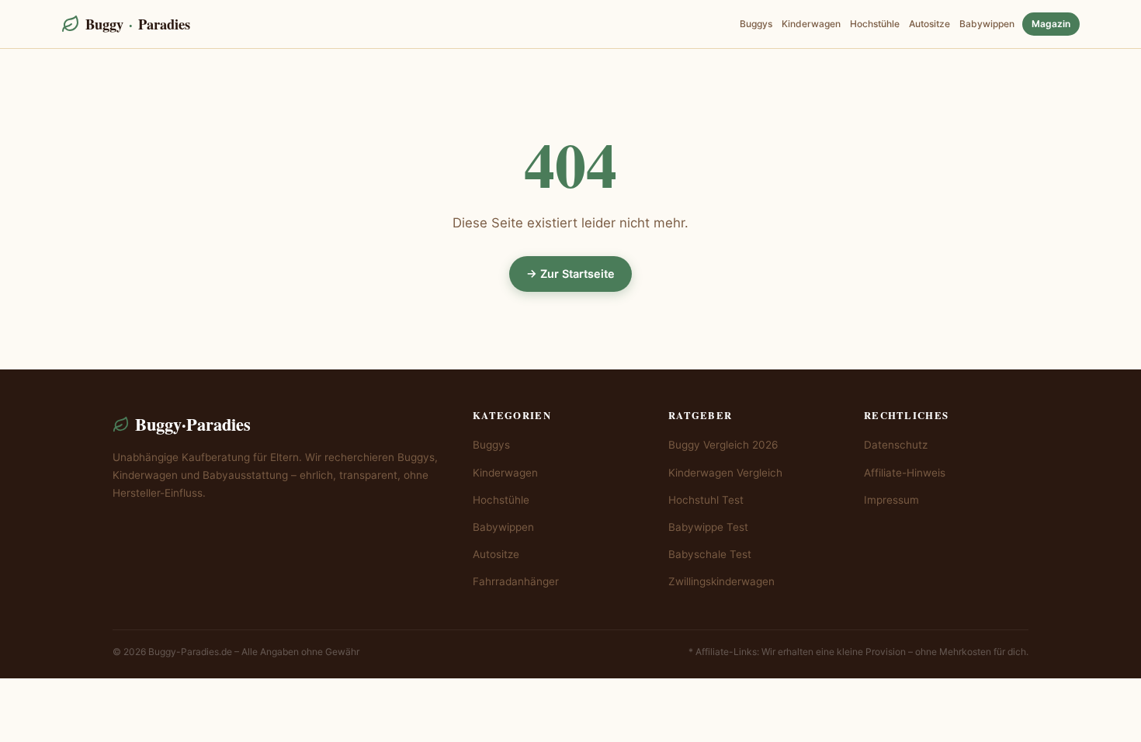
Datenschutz (896, 445)
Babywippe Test (708, 527)
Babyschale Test (709, 554)
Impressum (891, 500)
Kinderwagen (811, 23)
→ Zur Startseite (570, 273)
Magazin (1051, 23)
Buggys (756, 23)
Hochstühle (875, 23)
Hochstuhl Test (706, 500)
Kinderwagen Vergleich (725, 472)
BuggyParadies (137, 23)
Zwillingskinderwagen (721, 581)
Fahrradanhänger (516, 581)
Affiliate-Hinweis (904, 472)
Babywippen (986, 23)
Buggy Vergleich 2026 (723, 445)
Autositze (929, 23)
